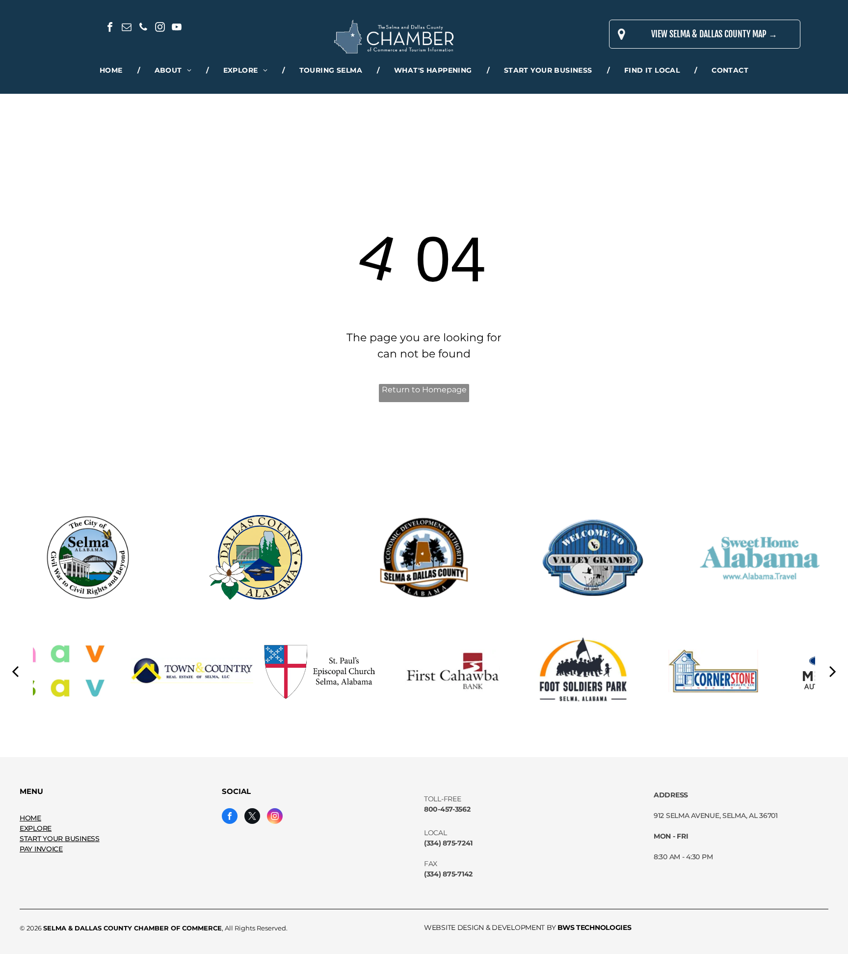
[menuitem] (112, 70)
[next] (833, 670)
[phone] (143, 28)
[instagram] (160, 28)
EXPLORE (36, 828)
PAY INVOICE (41, 849)
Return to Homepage (424, 389)
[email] (126, 28)
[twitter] (252, 817)
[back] (15, 670)
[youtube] (176, 28)
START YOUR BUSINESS (60, 838)
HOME (30, 818)
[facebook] (110, 28)
